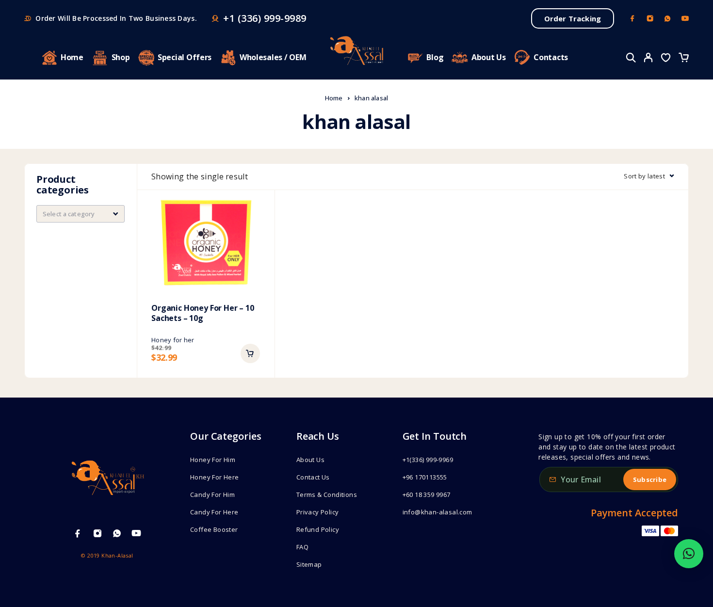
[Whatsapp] (667, 18)
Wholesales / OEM (273, 57)
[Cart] (683, 59)
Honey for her (172, 340)
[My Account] (648, 57)
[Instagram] (650, 18)
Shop (121, 57)
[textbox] (80, 214)
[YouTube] (685, 18)
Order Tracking (572, 18)
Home (72, 57)
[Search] (631, 57)
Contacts (551, 57)
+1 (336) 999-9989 (265, 19)
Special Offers (184, 57)
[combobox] (80, 214)
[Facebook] (632, 18)
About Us (488, 57)
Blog (434, 57)
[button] (250, 353)
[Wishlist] (666, 59)
